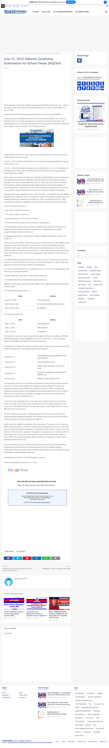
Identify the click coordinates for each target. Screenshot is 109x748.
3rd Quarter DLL (79, 693)
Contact (26, 6)
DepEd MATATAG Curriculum (90, 707)
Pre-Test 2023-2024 (83, 291)
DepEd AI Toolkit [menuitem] (83, 12)
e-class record (82, 302)
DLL (90, 704)
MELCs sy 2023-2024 (93, 714)
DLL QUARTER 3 (82, 270)
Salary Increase (82, 295)
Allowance (81, 267)
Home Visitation (95, 274)
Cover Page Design (80, 704)
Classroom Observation (94, 697)
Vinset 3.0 (78, 732)
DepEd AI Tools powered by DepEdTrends (90, 125)
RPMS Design (79, 725)
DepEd (77, 707)
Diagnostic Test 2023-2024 (83, 711)
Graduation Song (83, 274)
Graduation (97, 711)
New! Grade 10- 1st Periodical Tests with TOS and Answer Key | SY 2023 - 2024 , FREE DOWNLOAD (95, 191)
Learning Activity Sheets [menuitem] (64, 12)
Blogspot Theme (14, 745)
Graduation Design (95, 270)
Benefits (89, 267)
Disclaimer (5, 695)
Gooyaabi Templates (35, 745)
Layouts (95, 277)
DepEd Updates (12, 53)
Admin (7, 68)
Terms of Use (23, 695)
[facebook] (107, 6)
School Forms (100, 728)
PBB (89, 284)
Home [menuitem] (37, 12)
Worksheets (91, 298)
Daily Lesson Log (99, 704)
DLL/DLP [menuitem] (47, 12)
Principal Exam (21, 551)
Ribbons (94, 291)
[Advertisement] (54, 34)
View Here (70, 2)
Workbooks (81, 298)
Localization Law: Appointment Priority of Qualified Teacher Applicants (36, 614)
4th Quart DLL (91, 693)
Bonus (96, 267)
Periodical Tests (98, 284)
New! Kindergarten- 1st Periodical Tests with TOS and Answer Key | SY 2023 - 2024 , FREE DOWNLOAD (95, 180)
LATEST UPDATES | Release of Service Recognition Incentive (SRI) (14, 614)
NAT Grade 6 (81, 284)
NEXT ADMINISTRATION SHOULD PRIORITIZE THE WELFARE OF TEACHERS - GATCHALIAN (58, 615)
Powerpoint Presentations (85, 288)
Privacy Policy (6, 697)
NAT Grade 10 (98, 281)
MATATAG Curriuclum (84, 281)
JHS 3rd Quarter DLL (84, 277)
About (17, 6)
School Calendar (94, 295)
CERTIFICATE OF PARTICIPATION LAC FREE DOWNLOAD (95, 202)
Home (9, 6)
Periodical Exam (80, 721)
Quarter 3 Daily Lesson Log (95, 721)
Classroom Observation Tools (83, 700)
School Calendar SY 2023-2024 (84, 728)
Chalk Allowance (80, 697)
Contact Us (22, 697)
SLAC (94, 725)
